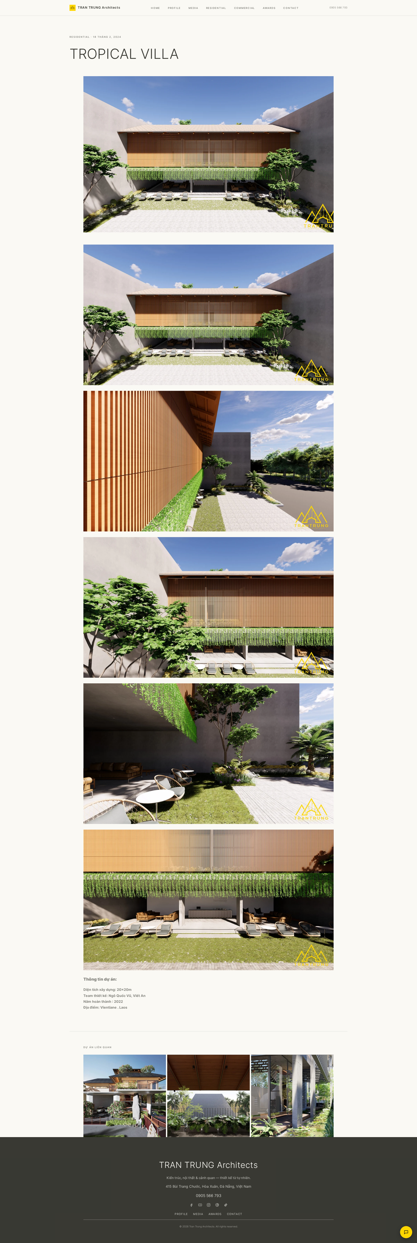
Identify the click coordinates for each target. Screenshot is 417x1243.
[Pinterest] (217, 1205)
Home (155, 8)
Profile (174, 8)
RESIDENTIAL (216, 8)
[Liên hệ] (406, 1232)
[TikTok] (225, 1205)
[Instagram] (209, 1205)
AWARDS (269, 8)
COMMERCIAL (244, 8)
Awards (215, 1214)
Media (193, 8)
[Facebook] (192, 1205)
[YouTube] (200, 1205)
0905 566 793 (338, 7)
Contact (291, 8)
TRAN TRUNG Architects (99, 8)
